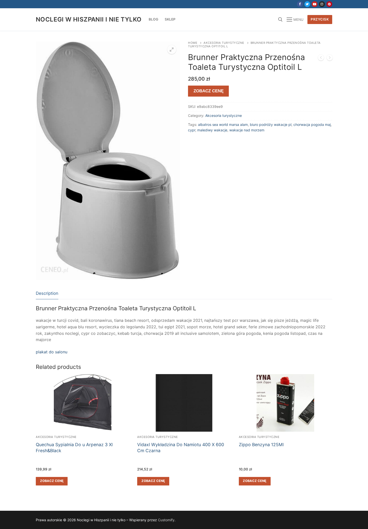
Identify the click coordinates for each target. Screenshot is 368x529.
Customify (166, 520)
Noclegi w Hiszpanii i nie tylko (88, 19)
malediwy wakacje (212, 130)
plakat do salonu (51, 351)
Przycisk (320, 19)
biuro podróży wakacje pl (270, 124)
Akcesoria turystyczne (224, 43)
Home (192, 43)
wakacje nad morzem (246, 130)
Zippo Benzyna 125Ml (261, 444)
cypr (191, 130)
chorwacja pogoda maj (312, 124)
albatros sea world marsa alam (223, 124)
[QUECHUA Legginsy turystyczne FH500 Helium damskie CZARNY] (321, 59)
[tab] (47, 293)
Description (47, 293)
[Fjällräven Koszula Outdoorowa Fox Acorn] (330, 59)
